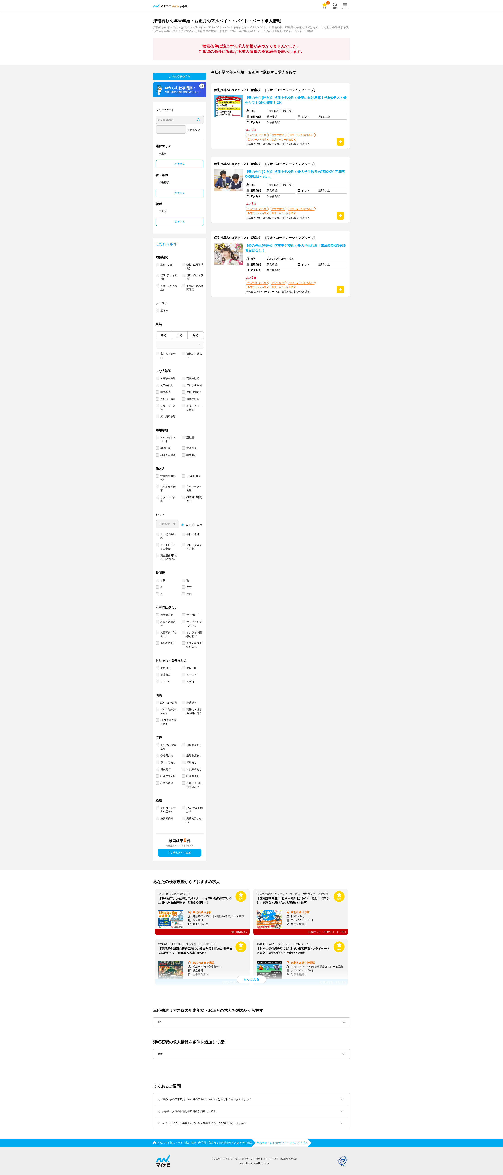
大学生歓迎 (166, 385)
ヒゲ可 (190, 681)
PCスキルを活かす (194, 809)
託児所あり (166, 783)
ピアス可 (191, 674)
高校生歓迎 (192, 378)
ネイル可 (165, 681)
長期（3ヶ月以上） (168, 287)
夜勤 (189, 594)
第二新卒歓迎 (168, 416)
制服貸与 (165, 769)
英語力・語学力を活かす (168, 809)
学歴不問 (165, 392)
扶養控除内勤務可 (168, 478)
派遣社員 (191, 448)
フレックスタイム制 (194, 546)
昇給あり (191, 762)
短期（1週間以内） (194, 266)
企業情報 (215, 1159)
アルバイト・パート (168, 439)
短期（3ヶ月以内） (194, 277)
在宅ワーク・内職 (194, 488)
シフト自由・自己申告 (168, 546)
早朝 (162, 580)
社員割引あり (194, 769)
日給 (179, 335)
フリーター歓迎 (168, 407)
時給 (164, 335)
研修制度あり (194, 744)
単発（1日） (167, 264)
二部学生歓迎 (194, 385)
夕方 (189, 587)
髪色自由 (165, 667)
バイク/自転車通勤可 (168, 711)
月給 (196, 335)
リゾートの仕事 (168, 499)
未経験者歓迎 (168, 378)
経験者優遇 (166, 818)
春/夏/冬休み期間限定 (194, 287)
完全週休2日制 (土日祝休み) (168, 557)
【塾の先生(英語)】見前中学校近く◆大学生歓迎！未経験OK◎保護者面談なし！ (295, 248)
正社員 (190, 437)
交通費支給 (166, 755)
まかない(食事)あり (168, 746)
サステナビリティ (243, 1159)
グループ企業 (269, 1159)
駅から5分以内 (168, 702)
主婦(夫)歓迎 (193, 392)
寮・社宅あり (168, 762)
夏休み (164, 310)
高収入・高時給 (168, 355)
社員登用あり (194, 776)
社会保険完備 (168, 776)
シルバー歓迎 (168, 399)
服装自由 (165, 674)
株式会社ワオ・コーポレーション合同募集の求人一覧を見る (278, 143)
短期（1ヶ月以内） (168, 277)
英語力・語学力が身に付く (194, 711)
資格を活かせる (194, 820)
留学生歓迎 (192, 399)
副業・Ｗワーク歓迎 (194, 407)
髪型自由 (191, 667)
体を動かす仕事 (168, 488)
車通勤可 (191, 702)
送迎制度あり (194, 755)
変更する (180, 164)
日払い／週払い (194, 355)
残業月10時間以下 (194, 499)
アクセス (227, 1159)
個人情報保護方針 (288, 1159)
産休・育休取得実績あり (194, 785)
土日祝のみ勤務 (168, 536)
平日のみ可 (192, 534)
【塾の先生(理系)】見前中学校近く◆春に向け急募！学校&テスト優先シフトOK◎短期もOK (296, 100)
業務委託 (191, 455)
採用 (258, 1159)
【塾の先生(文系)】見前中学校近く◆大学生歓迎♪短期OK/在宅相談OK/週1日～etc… (295, 174)
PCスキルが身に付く (168, 722)
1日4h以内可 (193, 476)
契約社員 (165, 448)
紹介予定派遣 (168, 455)
